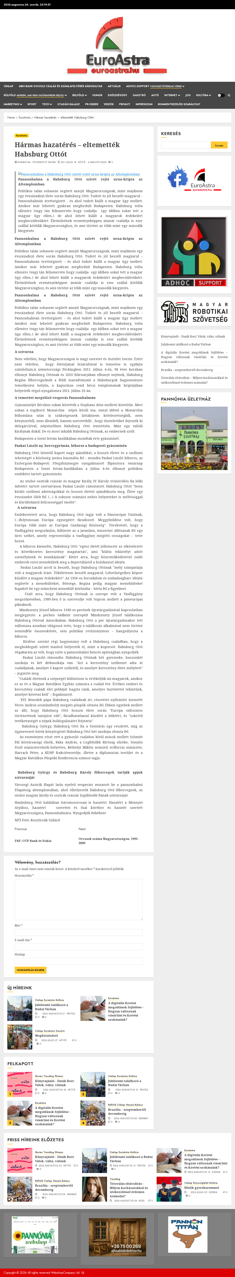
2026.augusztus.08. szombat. (131, 1118)
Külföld (34, 95)
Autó (155, 95)
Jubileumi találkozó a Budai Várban (51, 1007)
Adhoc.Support (154, 86)
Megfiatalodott (46, 1036)
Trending (49, 1076)
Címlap (8, 86)
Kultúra (202, 95)
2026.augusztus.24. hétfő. (59, 1089)
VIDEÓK (109, 104)
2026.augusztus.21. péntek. (59, 1013)
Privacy (124, 104)
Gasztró (139, 95)
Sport (32, 104)
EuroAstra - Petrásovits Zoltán (37, 162)
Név (19, 925)
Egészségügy (117, 95)
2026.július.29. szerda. (204, 1192)
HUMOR (97, 95)
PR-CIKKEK (91, 104)
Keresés (171, 133)
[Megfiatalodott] (19, 1037)
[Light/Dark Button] (221, 95)
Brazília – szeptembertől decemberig (127, 1112)
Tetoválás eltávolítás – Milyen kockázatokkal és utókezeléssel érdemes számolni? (129, 1190)
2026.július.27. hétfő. (54, 1040)
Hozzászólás (24, 876)
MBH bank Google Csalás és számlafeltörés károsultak (60, 86)
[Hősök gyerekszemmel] (169, 1189)
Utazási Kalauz (68, 104)
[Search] (229, 95)
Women (59, 1076)
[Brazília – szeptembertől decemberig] (92, 1113)
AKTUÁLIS (114, 86)
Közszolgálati (200, 1183)
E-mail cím (23, 940)
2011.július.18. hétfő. (73, 162)
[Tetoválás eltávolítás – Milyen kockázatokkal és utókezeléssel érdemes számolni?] (94, 1189)
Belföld (78, 95)
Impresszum (144, 104)
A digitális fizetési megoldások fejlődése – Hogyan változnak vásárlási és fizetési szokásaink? (126, 1011)
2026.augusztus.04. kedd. (129, 1200)
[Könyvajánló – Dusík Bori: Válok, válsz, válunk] (19, 1084)
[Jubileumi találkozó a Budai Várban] (19, 1008)
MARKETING (11, 104)
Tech (45, 104)
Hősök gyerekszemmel (201, 1188)
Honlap (20, 954)
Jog (188, 95)
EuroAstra (21, 135)
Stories (39, 1076)
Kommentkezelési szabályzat (179, 104)
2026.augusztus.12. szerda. (204, 1172)
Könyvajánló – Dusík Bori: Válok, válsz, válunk (54, 1083)
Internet (170, 95)
